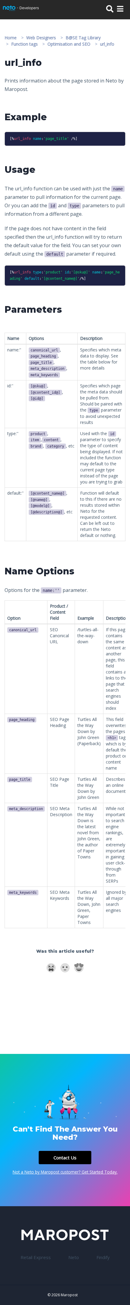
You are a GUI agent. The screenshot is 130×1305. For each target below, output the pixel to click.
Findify (103, 1257)
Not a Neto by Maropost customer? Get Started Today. (65, 1172)
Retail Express (36, 1257)
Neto (73, 1257)
